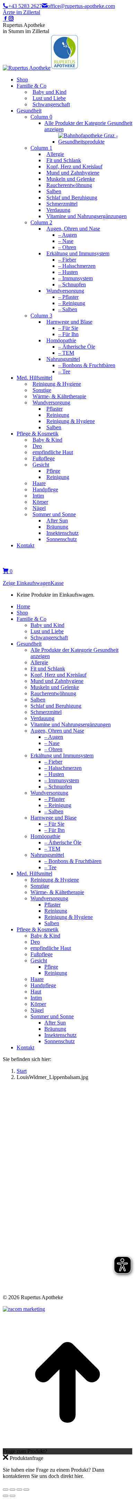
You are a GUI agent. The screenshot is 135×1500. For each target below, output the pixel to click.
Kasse (57, 583)
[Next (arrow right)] (12, 1496)
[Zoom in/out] (26, 1490)
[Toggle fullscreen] (19, 1490)
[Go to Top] (67, 1445)
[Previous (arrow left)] (5, 1496)
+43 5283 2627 (25, 6)
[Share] (12, 1490)
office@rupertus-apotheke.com (81, 6)
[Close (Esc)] (5, 1490)
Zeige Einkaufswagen (27, 583)
